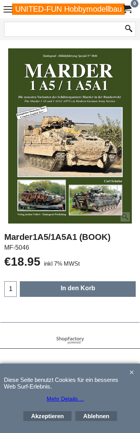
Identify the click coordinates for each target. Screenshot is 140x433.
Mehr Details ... (65, 399)
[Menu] (8, 10)
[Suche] (128, 29)
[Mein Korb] (127, 9)
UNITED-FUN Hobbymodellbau (68, 9)
